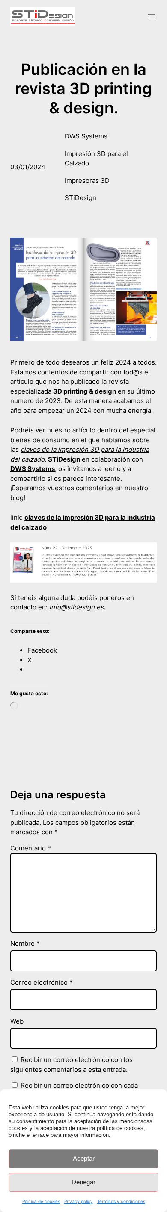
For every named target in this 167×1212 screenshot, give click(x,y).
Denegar (83, 1182)
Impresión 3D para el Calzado (96, 159)
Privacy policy (78, 1201)
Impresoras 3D (87, 181)
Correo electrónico (41, 982)
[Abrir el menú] (151, 16)
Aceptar (84, 1158)
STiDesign (80, 198)
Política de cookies (41, 1201)
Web (17, 1021)
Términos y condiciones (121, 1201)
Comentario (30, 848)
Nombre (25, 943)
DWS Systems (86, 136)
